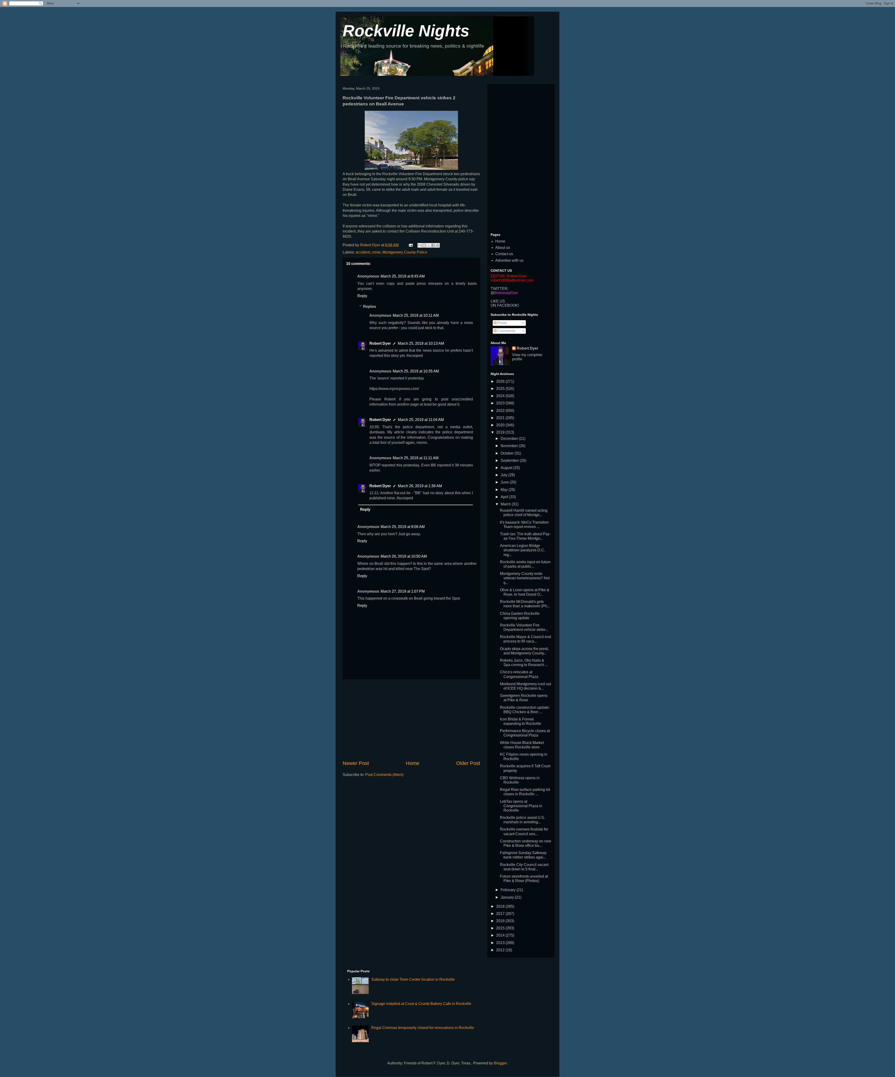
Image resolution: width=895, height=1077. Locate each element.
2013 (501, 943)
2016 (501, 921)
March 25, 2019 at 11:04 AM (421, 420)
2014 (501, 935)
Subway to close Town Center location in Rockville (413, 979)
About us (502, 248)
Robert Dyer (380, 343)
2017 (501, 914)
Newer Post (356, 763)
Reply (362, 296)
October (508, 453)
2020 (501, 425)
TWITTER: (499, 289)
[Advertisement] (411, 719)
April (505, 497)
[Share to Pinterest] (437, 245)
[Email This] (419, 245)
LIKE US (498, 301)
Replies (369, 307)
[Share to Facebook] (433, 245)
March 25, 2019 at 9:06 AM (403, 527)
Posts (501, 323)
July (504, 475)
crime (376, 252)
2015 (501, 928)
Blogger (500, 1063)
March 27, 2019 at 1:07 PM (403, 591)
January (508, 897)
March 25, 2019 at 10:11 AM (416, 315)
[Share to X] (428, 245)
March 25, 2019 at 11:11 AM (415, 458)
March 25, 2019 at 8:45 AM (403, 276)
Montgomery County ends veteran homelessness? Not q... (525, 578)
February (508, 890)
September (510, 460)
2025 (501, 389)
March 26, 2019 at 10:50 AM (404, 556)
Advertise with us (509, 260)
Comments (505, 331)
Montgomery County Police (404, 252)
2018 (501, 906)
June (505, 482)
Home (412, 763)
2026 (501, 381)
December (510, 439)
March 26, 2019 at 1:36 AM (420, 486)
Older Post (468, 763)
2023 (501, 403)
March (506, 504)
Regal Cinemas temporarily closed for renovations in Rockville (422, 1028)
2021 (501, 418)
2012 (501, 950)
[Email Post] (410, 245)
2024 (501, 396)
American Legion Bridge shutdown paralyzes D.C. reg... (522, 550)
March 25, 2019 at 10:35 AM (416, 371)
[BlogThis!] (424, 245)
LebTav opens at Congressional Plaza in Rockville (521, 805)
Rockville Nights (406, 31)
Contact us (504, 254)
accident (363, 252)
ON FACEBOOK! (505, 305)
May (505, 490)
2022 (501, 411)
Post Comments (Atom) (384, 775)
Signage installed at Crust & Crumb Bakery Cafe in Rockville (421, 1004)
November (510, 446)
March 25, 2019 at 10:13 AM (421, 343)
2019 (501, 432)
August (507, 468)
